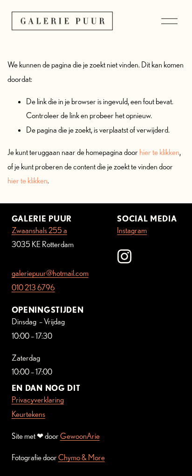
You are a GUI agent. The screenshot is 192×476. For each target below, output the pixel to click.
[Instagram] (124, 256)
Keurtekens (28, 413)
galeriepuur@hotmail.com (50, 272)
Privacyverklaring (38, 399)
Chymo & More (81, 457)
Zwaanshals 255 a (39, 230)
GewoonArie (80, 435)
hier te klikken (159, 151)
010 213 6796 (33, 287)
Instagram (132, 230)
